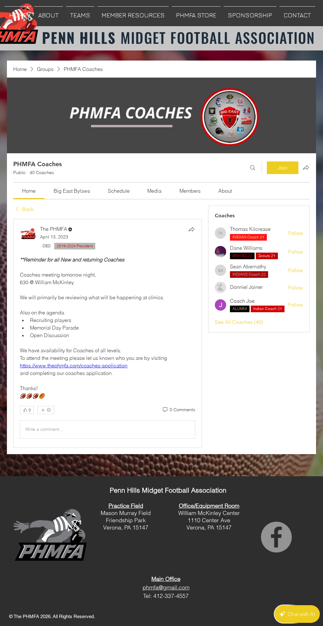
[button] (48, 12)
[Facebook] (276, 537)
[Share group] (306, 167)
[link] (29, 191)
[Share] (191, 229)
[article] (107, 333)
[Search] (252, 167)
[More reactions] (46, 410)
